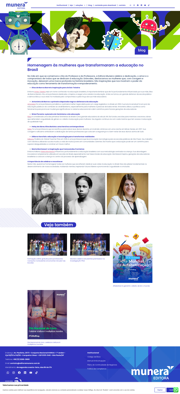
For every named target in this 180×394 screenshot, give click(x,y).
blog (90, 5)
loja (71, 5)
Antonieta (32, 104)
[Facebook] (137, 5)
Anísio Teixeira (40, 91)
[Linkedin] (141, 5)
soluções (79, 5)
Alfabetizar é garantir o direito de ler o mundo (131, 286)
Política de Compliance (96, 369)
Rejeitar (160, 390)
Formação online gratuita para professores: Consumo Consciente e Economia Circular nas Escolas (46, 261)
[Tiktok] (148, 5)
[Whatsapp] (130, 5)
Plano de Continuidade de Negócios (102, 365)
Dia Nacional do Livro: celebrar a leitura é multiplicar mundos (44, 343)
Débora (31, 139)
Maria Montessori (48, 151)
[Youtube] (145, 5)
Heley (30, 129)
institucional (62, 5)
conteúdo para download (105, 5)
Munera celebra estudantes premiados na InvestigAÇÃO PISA (87, 260)
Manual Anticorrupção (96, 361)
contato (122, 5)
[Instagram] (134, 5)
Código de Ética (93, 357)
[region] (90, 388)
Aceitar (171, 390)
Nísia (29, 116)
